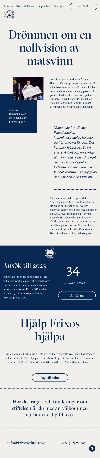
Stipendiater (44, 6)
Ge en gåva (59, 6)
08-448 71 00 (73, 442)
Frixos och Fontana (26, 6)
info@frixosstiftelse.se (26, 442)
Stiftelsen (8, 6)
